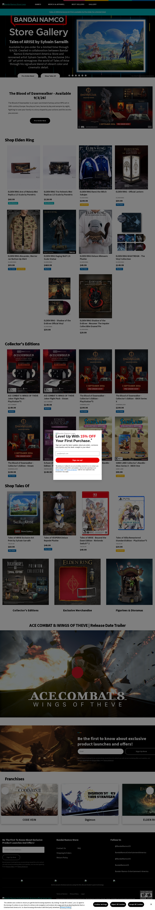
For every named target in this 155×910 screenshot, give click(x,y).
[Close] (151, 904)
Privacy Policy (65, 907)
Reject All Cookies (118, 904)
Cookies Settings (100, 904)
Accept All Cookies (136, 904)
